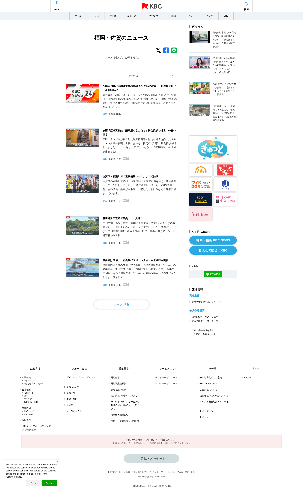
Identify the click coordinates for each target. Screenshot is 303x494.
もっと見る (121, 304)
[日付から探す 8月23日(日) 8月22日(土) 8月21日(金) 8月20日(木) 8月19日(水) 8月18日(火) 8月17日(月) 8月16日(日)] (151, 75)
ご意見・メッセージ (151, 458)
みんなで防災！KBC (213, 250)
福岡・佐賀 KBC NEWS (213, 240)
